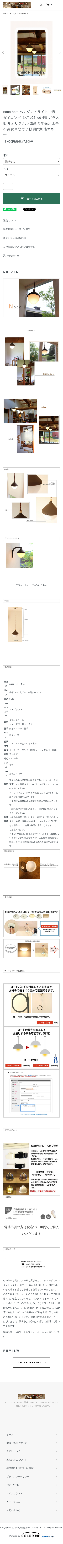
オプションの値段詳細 (14, 237)
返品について (10, 220)
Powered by (14, 1535)
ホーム (5, 13)
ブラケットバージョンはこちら (31, 585)
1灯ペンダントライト (20, 13)
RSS (8, 1485)
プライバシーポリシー (17, 1476)
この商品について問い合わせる (19, 246)
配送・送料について (16, 1442)
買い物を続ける (11, 255)
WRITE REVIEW (29, 1362)
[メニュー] (58, 5)
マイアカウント (14, 1493)
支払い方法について (16, 1459)
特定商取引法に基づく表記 (16, 229)
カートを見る (13, 1501)
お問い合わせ (13, 1510)
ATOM (16, 1485)
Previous (3, 52)
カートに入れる (35, 198)
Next (59, 52)
